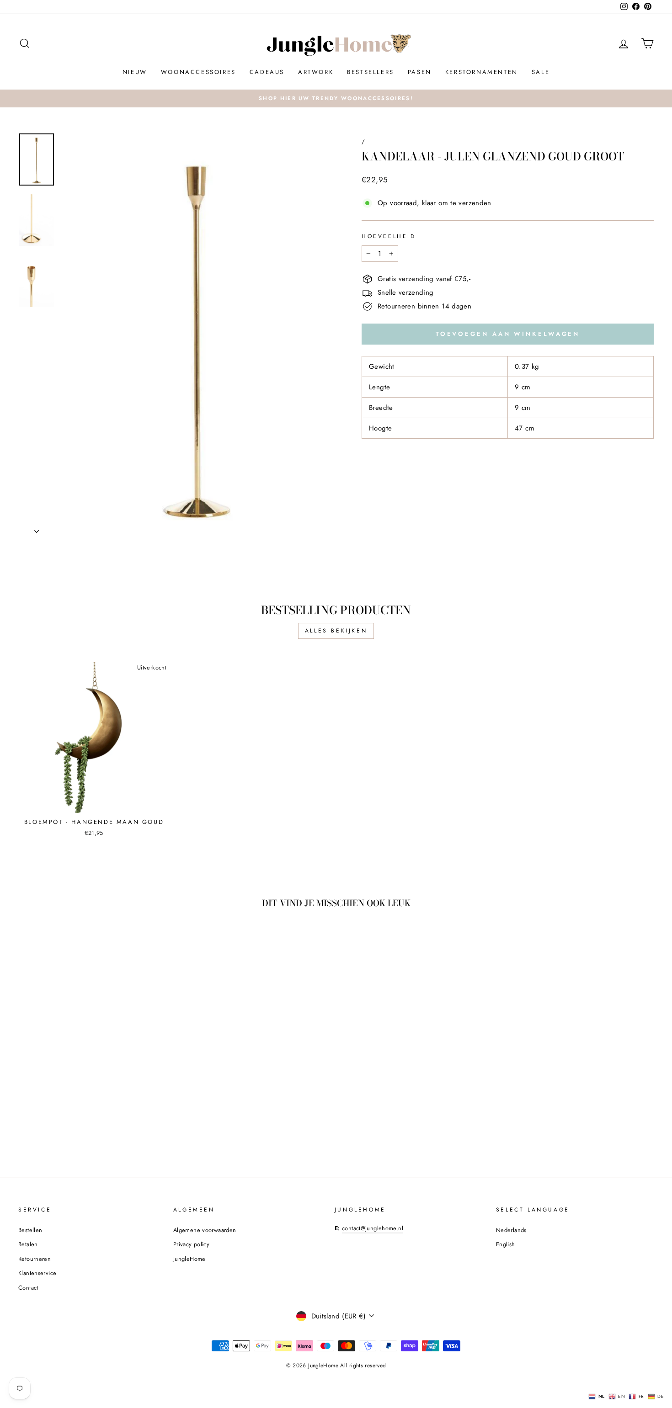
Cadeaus (267, 72)
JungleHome (189, 1258)
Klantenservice (37, 1273)
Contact (28, 1287)
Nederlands (511, 1230)
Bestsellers (370, 72)
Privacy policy (191, 1244)
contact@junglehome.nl (372, 1228)
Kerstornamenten (481, 72)
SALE (540, 72)
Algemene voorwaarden (204, 1230)
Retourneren (34, 1258)
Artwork (315, 72)
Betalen (28, 1244)
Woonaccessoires (198, 72)
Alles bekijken (336, 631)
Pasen (420, 72)
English (505, 1244)
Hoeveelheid (389, 236)
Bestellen (30, 1230)
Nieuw (135, 72)
